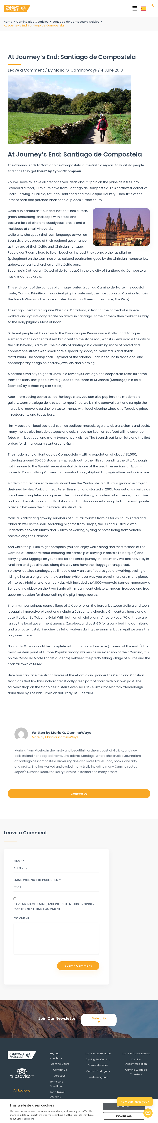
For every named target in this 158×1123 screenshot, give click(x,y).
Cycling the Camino (98, 1059)
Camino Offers (60, 1063)
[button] (85, 9)
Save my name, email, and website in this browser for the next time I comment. (53, 906)
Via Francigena (98, 1077)
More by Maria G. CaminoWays (55, 737)
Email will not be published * (37, 880)
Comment (21, 918)
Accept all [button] (124, 1106)
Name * (18, 861)
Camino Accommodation (136, 1062)
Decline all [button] (124, 1115)
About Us (60, 1075)
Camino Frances (98, 1065)
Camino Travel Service (136, 1053)
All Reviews (21, 1090)
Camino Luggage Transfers (136, 1072)
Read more (28, 1118)
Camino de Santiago (98, 1053)
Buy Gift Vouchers (56, 1056)
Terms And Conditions (56, 1084)
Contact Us (60, 1069)
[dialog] (79, 1111)
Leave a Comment (26, 70)
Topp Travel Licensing (57, 1094)
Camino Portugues (98, 1071)
